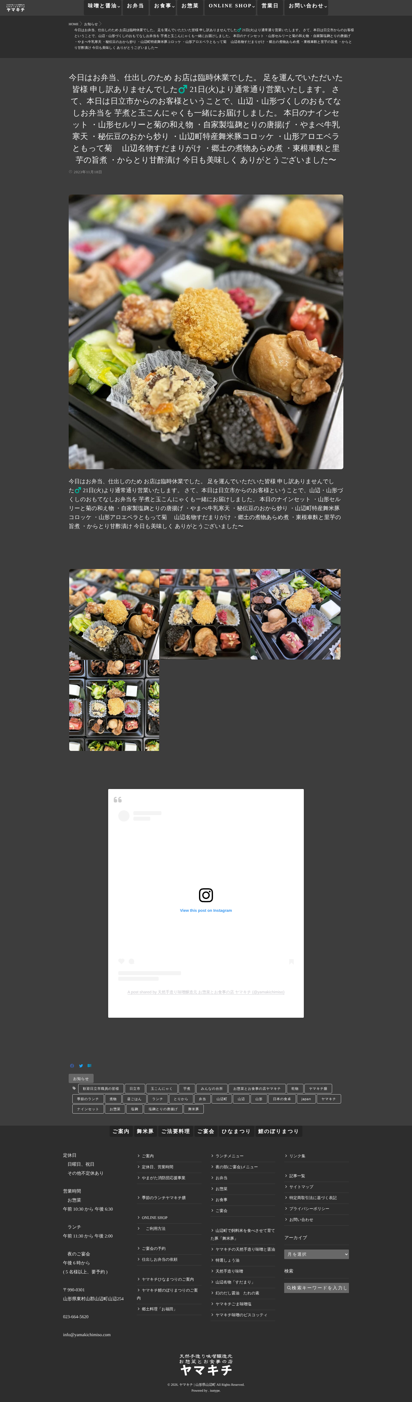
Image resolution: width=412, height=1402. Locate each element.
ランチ (157, 1098)
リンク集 (297, 1156)
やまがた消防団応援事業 (163, 1178)
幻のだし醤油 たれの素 (237, 1293)
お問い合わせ (306, 5)
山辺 (241, 1098)
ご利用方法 (153, 1229)
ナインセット (88, 1109)
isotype (215, 1390)
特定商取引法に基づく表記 (313, 1198)
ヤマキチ (328, 1098)
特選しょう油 (227, 1260)
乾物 (295, 1088)
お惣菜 (190, 5)
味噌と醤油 (102, 5)
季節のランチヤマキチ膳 (164, 1198)
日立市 (134, 1088)
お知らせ (81, 1078)
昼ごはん (134, 1098)
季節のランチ (88, 1098)
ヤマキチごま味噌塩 (233, 1304)
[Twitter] (81, 1066)
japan (306, 1098)
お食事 (163, 5)
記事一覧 (297, 1176)
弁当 (202, 1098)
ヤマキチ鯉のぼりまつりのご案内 (167, 1294)
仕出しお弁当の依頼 (159, 1260)
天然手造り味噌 (229, 1271)
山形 (259, 1098)
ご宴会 (206, 1131)
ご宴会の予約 (154, 1249)
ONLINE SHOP (230, 5)
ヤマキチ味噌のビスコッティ (242, 1315)
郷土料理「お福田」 (159, 1309)
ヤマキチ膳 (318, 1088)
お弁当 (135, 5)
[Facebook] (72, 1066)
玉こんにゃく (162, 1088)
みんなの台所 (212, 1088)
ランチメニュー (230, 1156)
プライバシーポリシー (309, 1209)
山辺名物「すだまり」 (235, 1282)
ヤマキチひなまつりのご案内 (168, 1280)
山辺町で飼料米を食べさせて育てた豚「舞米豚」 (242, 1235)
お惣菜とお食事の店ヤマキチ (257, 1088)
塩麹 (134, 1109)
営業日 (270, 5)
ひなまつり (236, 1131)
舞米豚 (193, 1109)
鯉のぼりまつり (279, 1131)
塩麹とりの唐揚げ (163, 1109)
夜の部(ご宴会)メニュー (237, 1167)
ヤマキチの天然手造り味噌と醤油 (245, 1250)
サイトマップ (301, 1187)
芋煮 (187, 1088)
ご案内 (121, 1131)
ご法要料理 (175, 1131)
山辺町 (221, 1098)
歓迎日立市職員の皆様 (101, 1088)
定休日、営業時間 (157, 1167)
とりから (181, 1098)
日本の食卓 (282, 1098)
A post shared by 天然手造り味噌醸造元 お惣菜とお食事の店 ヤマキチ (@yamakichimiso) (206, 992)
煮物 (113, 1098)
